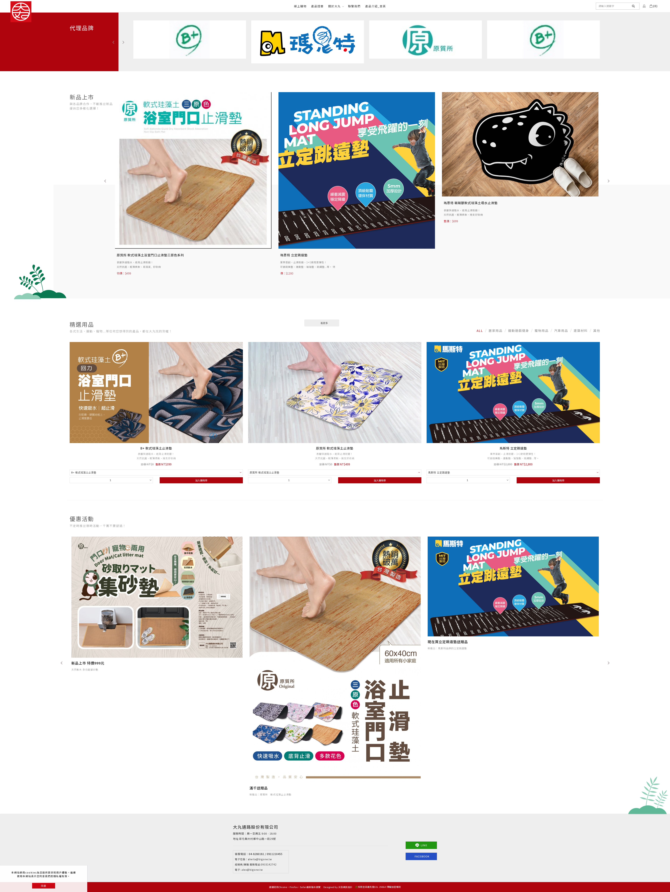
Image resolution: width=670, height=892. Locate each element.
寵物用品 (542, 330)
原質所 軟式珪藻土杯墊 (461, 223)
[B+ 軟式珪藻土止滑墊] (156, 392)
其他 (596, 330)
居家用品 (495, 330)
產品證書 (317, 6)
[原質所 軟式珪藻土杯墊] (520, 154)
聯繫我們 (354, 6)
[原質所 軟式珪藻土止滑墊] (334, 392)
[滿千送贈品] (335, 586)
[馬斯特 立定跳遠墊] (513, 392)
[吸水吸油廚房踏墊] (193, 151)
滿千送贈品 (259, 641)
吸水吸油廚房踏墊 (130, 217)
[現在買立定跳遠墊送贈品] (157, 586)
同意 (43, 885)
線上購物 (300, 6)
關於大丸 (334, 6)
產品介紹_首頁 (375, 6)
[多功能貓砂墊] (356, 147)
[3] (307, 41)
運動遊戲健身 (518, 330)
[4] (425, 39)
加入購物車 (201, 480)
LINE (424, 845)
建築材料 (581, 330)
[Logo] (20, 11)
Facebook (422, 856)
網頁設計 (347, 887)
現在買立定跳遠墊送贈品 (91, 641)
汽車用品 (561, 330)
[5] (543, 39)
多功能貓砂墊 (290, 209)
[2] (189, 39)
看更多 (324, 323)
